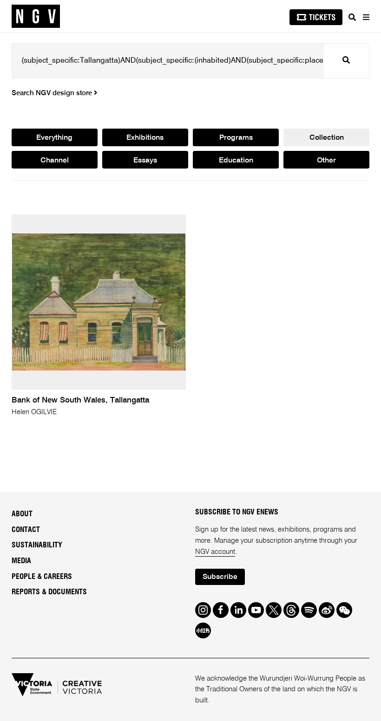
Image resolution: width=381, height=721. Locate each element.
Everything (54, 138)
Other (326, 160)
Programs (236, 138)
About (22, 514)
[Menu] (365, 17)
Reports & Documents (49, 592)
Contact (26, 529)
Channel (54, 160)
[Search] (352, 17)
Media (21, 561)
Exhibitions (145, 138)
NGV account (215, 551)
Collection (326, 138)
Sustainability (37, 545)
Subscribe (220, 577)
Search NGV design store (53, 93)
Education (236, 160)
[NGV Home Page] (36, 16)
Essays (145, 160)
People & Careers (42, 576)
